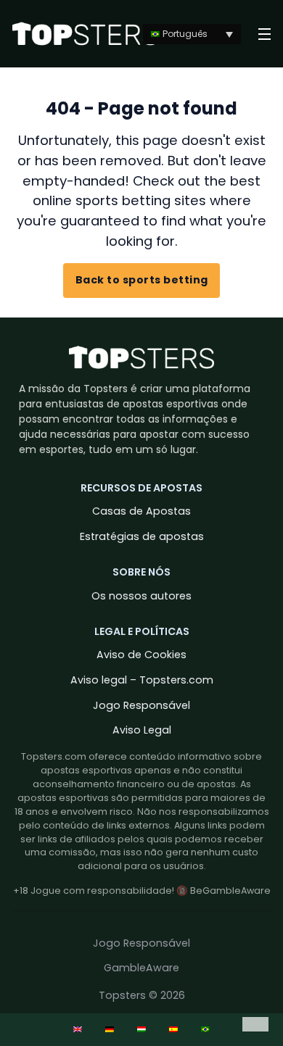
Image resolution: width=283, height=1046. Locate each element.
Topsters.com (53, 756)
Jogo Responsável (141, 705)
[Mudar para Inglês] (77, 1029)
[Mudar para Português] (205, 1029)
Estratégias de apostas (142, 536)
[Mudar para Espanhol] (173, 1029)
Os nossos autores (141, 596)
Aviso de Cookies (141, 654)
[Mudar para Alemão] (109, 1029)
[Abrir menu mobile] (264, 34)
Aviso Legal (141, 730)
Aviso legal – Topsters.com (141, 680)
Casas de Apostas (141, 511)
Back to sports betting (141, 280)
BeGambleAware (230, 890)
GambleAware (141, 967)
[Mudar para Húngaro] (141, 1029)
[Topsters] (84, 33)
